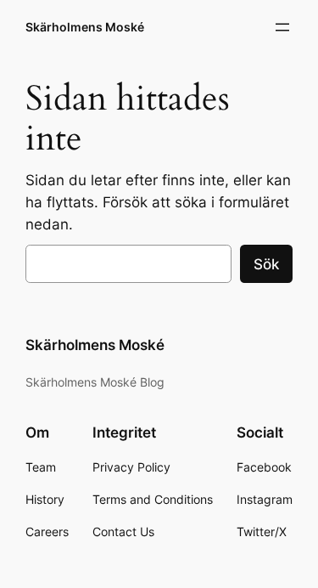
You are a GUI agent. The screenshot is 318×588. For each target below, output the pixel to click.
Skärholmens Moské (84, 27)
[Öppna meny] (282, 27)
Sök (266, 264)
